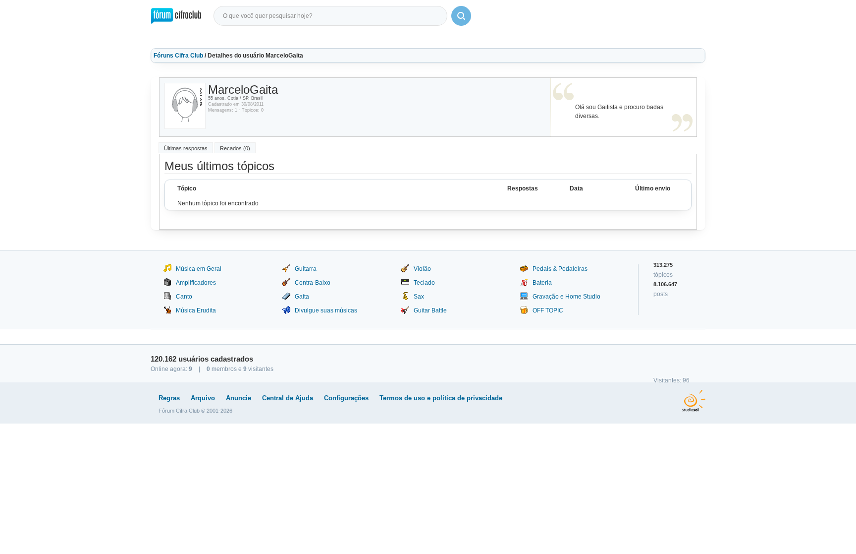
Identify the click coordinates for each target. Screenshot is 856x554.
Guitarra (306, 268)
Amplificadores (196, 282)
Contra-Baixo (312, 282)
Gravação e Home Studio (566, 296)
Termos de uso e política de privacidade (440, 398)
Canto (184, 296)
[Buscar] (461, 16)
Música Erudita (196, 310)
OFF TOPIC (548, 310)
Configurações (346, 398)
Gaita (302, 296)
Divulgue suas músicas (326, 310)
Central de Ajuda (287, 398)
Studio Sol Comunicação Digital (693, 401)
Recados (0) (235, 148)
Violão (422, 268)
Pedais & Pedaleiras (560, 268)
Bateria (542, 282)
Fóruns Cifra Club (178, 55)
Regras (169, 398)
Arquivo (203, 398)
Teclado (424, 282)
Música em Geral (198, 268)
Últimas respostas (186, 148)
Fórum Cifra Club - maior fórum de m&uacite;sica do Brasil (176, 16)
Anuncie (238, 398)
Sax (419, 296)
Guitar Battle (430, 310)
